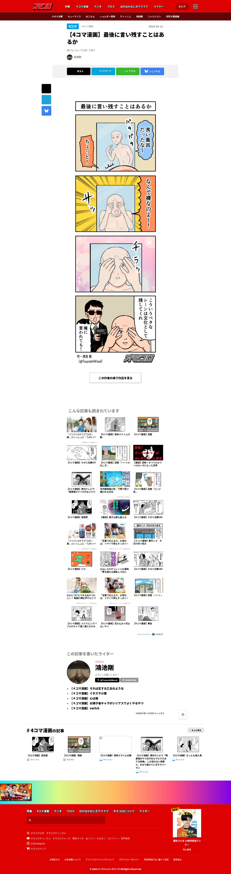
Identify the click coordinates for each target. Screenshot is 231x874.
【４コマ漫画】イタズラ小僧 (88, 693)
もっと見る (196, 730)
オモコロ (43, 6)
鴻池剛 (139, 16)
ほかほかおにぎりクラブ (134, 6)
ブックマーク (105, 71)
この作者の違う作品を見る (115, 378)
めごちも (90, 16)
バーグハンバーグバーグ (108, 869)
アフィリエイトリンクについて (100, 859)
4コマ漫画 (43, 811)
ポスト (80, 71)
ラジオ (98, 6)
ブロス (111, 6)
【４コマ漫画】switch (84, 708)
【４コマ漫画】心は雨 (84, 698)
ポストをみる (78, 63)
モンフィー (113, 838)
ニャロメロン (154, 16)
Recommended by (144, 634)
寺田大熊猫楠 (172, 16)
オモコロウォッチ (61, 838)
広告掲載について (73, 859)
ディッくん (125, 16)
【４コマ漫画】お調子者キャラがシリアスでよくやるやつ (106, 703)
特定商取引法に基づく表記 (156, 859)
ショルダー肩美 (107, 16)
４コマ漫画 (82, 6)
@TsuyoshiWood (108, 680)
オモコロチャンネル (56, 832)
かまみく (101, 838)
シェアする (129, 71)
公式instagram (38, 843)
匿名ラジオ (78, 838)
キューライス (74, 16)
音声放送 (125, 838)
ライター (159, 6)
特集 (67, 6)
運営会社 (177, 859)
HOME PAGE (130, 680)
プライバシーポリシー (129, 859)
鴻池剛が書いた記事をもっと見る (150, 713)
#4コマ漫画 (87, 26)
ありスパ (90, 838)
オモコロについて (124, 811)
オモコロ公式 (37, 832)
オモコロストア (38, 848)
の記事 (45, 730)
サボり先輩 (57, 16)
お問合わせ (55, 859)
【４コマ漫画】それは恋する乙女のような (97, 688)
